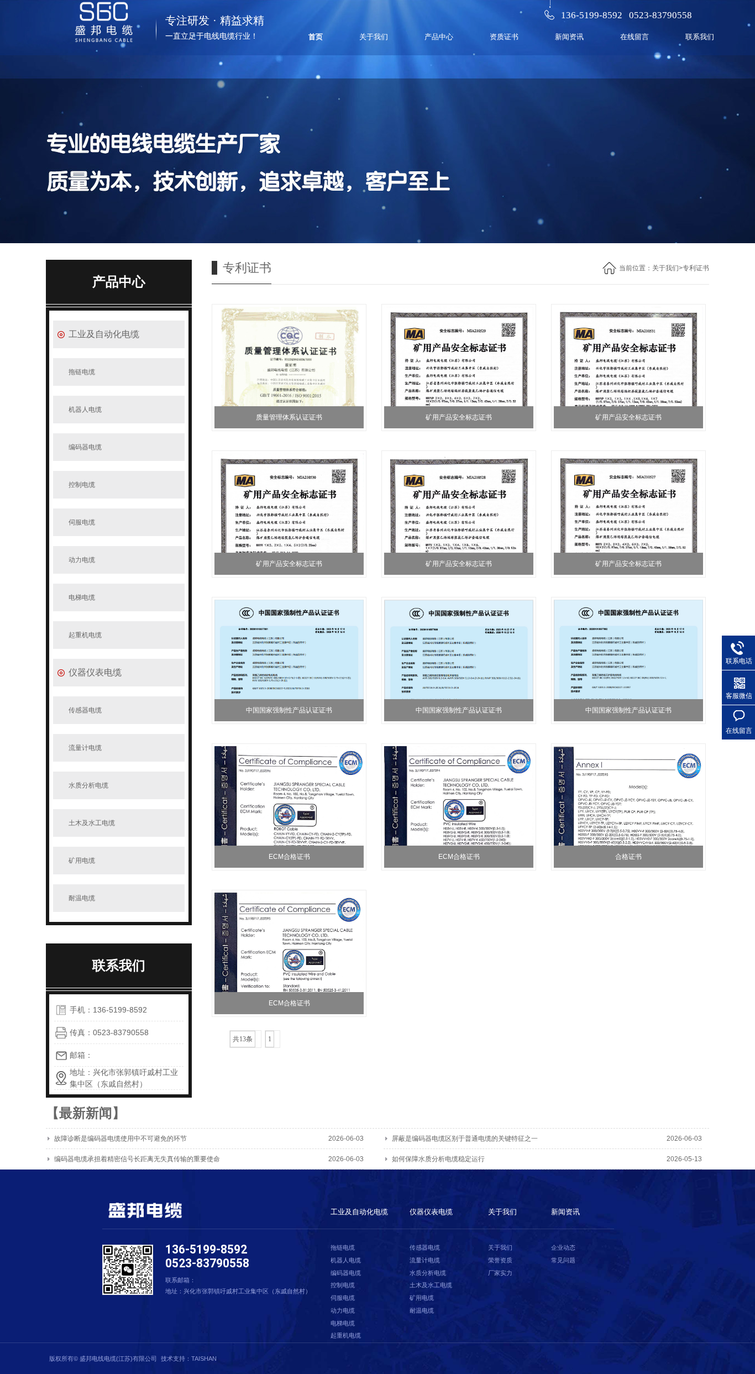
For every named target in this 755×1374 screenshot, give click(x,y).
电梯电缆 (82, 597)
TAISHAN (204, 1358)
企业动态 (563, 1247)
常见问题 (563, 1260)
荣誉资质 (500, 1260)
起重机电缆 (85, 635)
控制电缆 (82, 485)
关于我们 (373, 37)
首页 (315, 37)
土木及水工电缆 (92, 823)
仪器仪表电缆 (95, 672)
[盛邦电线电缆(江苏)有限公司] (144, 1210)
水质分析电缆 (88, 785)
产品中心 (438, 37)
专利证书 (696, 268)
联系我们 (699, 37)
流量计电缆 (85, 748)
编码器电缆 (85, 447)
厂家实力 (500, 1273)
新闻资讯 (569, 37)
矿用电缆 (82, 860)
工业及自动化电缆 (104, 334)
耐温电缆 (82, 898)
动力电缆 (82, 560)
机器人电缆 (85, 409)
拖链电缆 (82, 372)
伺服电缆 (82, 522)
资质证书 (504, 37)
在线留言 (634, 37)
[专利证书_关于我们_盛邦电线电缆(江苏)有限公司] (104, 33)
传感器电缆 (85, 710)
